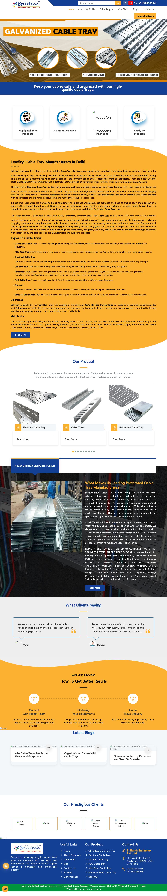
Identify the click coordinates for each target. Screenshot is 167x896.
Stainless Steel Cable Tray (102, 872)
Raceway (19, 285)
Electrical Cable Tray (25, 257)
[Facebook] (125, 3)
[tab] (35, 466)
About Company (72, 855)
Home (71, 9)
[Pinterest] (130, 3)
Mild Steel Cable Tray (99, 868)
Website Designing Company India (83, 889)
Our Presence (71, 877)
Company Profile (86, 9)
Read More (20, 335)
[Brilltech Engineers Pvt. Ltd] (28, 5)
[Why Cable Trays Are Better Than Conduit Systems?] (34, 746)
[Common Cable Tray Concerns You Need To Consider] (133, 748)
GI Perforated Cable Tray (101, 851)
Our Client (123, 9)
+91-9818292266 (146, 3)
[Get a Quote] (5, 889)
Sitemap (68, 872)
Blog (66, 864)
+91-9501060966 (135, 872)
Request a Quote (145, 16)
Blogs (136, 9)
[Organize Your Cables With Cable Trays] (83, 746)
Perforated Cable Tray (104, 209)
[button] (73, 451)
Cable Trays (105, 9)
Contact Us (148, 9)
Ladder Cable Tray (98, 859)
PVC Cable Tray (100, 216)
